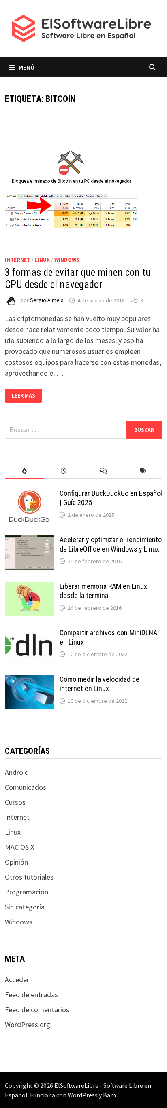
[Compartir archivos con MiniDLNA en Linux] (29, 634)
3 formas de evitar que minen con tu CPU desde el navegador (78, 278)
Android (17, 772)
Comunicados (25, 787)
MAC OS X (19, 847)
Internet (17, 259)
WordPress (83, 1095)
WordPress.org (27, 1024)
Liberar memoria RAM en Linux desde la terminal (103, 591)
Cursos (15, 802)
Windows (66, 259)
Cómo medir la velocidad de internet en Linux (99, 684)
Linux (42, 259)
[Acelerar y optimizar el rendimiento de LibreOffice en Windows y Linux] (29, 541)
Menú (26, 67)
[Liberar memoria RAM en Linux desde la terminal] (29, 587)
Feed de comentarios (37, 1009)
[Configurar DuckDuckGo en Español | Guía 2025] (29, 494)
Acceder (17, 979)
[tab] (24, 471)
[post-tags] (142, 471)
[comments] (103, 471)
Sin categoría (25, 906)
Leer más (26, 396)
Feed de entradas (31, 994)
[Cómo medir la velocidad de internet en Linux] (29, 680)
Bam (109, 1095)
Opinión (16, 862)
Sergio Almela (47, 300)
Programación (26, 892)
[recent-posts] (64, 471)
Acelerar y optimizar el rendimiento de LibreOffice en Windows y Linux (111, 544)
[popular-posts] (24, 471)
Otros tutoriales (29, 877)
